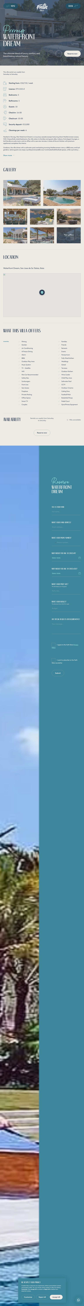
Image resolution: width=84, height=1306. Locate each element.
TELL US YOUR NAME (58, 507)
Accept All (56, 1297)
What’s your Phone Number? (61, 538)
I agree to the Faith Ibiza (65, 646)
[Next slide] (58, 53)
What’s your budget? (59, 601)
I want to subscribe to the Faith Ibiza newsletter (64, 661)
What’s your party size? (60, 584)
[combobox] (54, 543)
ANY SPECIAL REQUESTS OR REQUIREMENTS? (66, 619)
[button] (78, 1300)
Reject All (42, 1297)
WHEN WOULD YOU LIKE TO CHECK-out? (64, 568)
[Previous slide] (51, 53)
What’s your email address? (61, 522)
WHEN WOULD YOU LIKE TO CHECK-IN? (64, 553)
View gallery (69, 235)
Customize (28, 1297)
